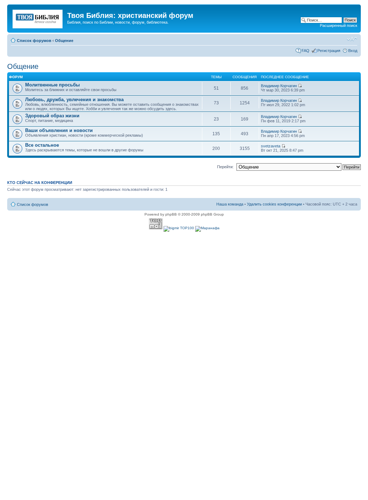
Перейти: (225, 167)
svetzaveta (270, 146)
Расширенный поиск (338, 25)
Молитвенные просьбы (52, 85)
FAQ (305, 50)
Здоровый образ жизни (52, 115)
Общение (64, 40)
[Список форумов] (38, 17)
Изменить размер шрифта (352, 39)
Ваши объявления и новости (59, 130)
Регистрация (328, 50)
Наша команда (229, 204)
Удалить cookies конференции (274, 204)
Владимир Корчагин (279, 86)
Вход (352, 50)
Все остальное (42, 145)
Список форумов (34, 40)
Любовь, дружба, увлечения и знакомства (74, 99)
